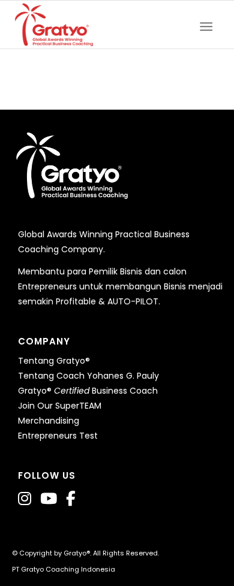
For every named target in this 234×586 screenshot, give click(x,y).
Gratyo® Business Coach (88, 391)
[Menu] (210, 24)
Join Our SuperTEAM (59, 406)
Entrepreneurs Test (58, 436)
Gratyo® (77, 553)
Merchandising (48, 421)
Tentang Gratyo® (54, 361)
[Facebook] (71, 498)
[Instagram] (24, 498)
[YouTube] (48, 498)
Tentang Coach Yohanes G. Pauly (88, 376)
